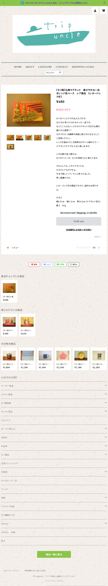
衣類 (3, 498)
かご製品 (5, 455)
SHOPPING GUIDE (83, 67)
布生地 (4, 446)
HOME (18, 67)
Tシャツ (4, 489)
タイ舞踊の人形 (8, 515)
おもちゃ (4, 523)
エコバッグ (6, 420)
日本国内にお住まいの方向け (78, 230)
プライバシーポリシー (11, 571)
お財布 (4, 437)
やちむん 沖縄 (8, 532)
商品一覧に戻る (54, 554)
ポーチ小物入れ (8, 429)
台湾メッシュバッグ (9, 463)
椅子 (3, 541)
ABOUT (30, 67)
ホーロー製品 (7, 386)
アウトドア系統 (7, 506)
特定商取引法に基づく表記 (35, 571)
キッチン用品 (7, 411)
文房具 (4, 472)
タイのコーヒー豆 (9, 480)
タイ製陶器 (6, 403)
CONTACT (62, 67)
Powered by (51, 581)
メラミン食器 (7, 394)
